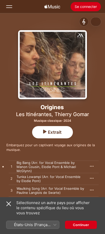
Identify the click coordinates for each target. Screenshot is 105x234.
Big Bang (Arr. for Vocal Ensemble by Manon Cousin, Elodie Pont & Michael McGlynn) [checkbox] (46, 167)
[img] (52, 6)
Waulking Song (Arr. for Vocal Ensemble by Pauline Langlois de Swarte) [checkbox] (50, 190)
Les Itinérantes (33, 114)
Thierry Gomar (72, 114)
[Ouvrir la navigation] (9, 6)
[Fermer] (8, 204)
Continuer (81, 225)
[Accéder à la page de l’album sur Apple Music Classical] (83, 21)
